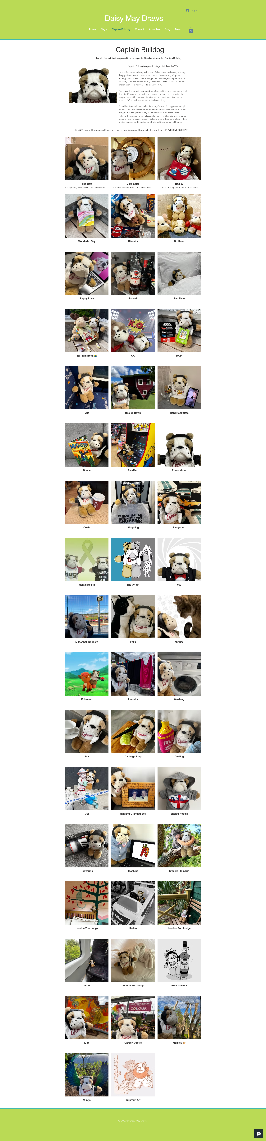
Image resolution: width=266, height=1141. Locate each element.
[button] (191, 30)
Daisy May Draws (134, 18)
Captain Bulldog (140, 50)
